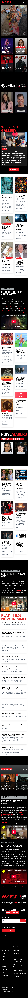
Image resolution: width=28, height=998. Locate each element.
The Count (5, 969)
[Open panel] (26, 2)
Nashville (5, 976)
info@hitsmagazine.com (8, 991)
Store (14, 956)
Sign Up (22, 920)
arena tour (8, 823)
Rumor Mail (5, 917)
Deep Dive (16, 947)
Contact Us (16, 953)
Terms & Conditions (19, 973)
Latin (3, 972)
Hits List (4, 960)
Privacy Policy (17, 970)
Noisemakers (6, 963)
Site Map (16, 976)
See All (23, 769)
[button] (23, 887)
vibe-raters (6, 769)
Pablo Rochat (11, 312)
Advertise (16, 950)
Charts (4, 953)
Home (4, 947)
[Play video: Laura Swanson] (7, 102)
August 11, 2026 (10, 439)
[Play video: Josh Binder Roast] (21, 102)
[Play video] (14, 20)
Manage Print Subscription (17, 961)
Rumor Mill (5, 950)
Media (4, 966)
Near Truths (6, 956)
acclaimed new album (7, 307)
